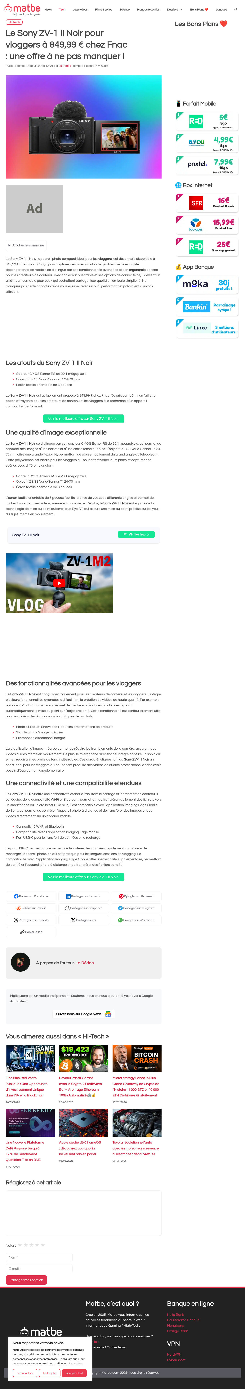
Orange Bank (177, 1331)
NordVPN (174, 1354)
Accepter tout (74, 1373)
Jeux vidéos (80, 9)
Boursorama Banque (183, 1320)
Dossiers (172, 9)
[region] (50, 1359)
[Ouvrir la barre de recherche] (236, 10)
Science (125, 9)
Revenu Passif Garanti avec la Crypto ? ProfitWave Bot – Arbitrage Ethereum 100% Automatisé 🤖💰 (80, 1086)
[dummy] (34, 232)
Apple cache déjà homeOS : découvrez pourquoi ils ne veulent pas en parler (80, 1148)
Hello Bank (175, 1315)
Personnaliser (25, 1373)
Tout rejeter (50, 1373)
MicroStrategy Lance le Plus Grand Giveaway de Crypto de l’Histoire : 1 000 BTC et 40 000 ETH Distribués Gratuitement (136, 1086)
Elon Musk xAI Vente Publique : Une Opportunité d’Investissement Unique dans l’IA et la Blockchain (26, 1086)
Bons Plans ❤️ (199, 9)
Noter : (11, 1245)
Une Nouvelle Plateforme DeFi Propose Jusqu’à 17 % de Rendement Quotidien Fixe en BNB (25, 1151)
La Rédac (85, 963)
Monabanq (175, 1325)
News (48, 9)
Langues (221, 9)
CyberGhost (176, 1360)
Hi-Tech (14, 22)
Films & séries (103, 9)
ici (96, 1342)
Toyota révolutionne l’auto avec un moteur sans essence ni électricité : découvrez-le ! (136, 1148)
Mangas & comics (148, 9)
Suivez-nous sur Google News (79, 1014)
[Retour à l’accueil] (22, 9)
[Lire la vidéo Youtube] (59, 583)
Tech (62, 9)
